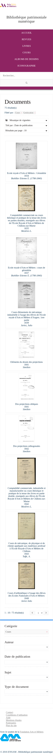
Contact (9, 712)
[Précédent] (32, 613)
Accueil (26, 33)
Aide (8, 717)
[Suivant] (46, 613)
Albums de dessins (26, 59)
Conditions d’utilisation (17, 715)
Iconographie (27, 65)
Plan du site (11, 725)
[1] (26, 83)
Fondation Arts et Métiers (31, 732)
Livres (26, 46)
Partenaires (11, 723)
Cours (27, 52)
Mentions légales (13, 720)
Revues (26, 39)
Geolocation (28, 113)
